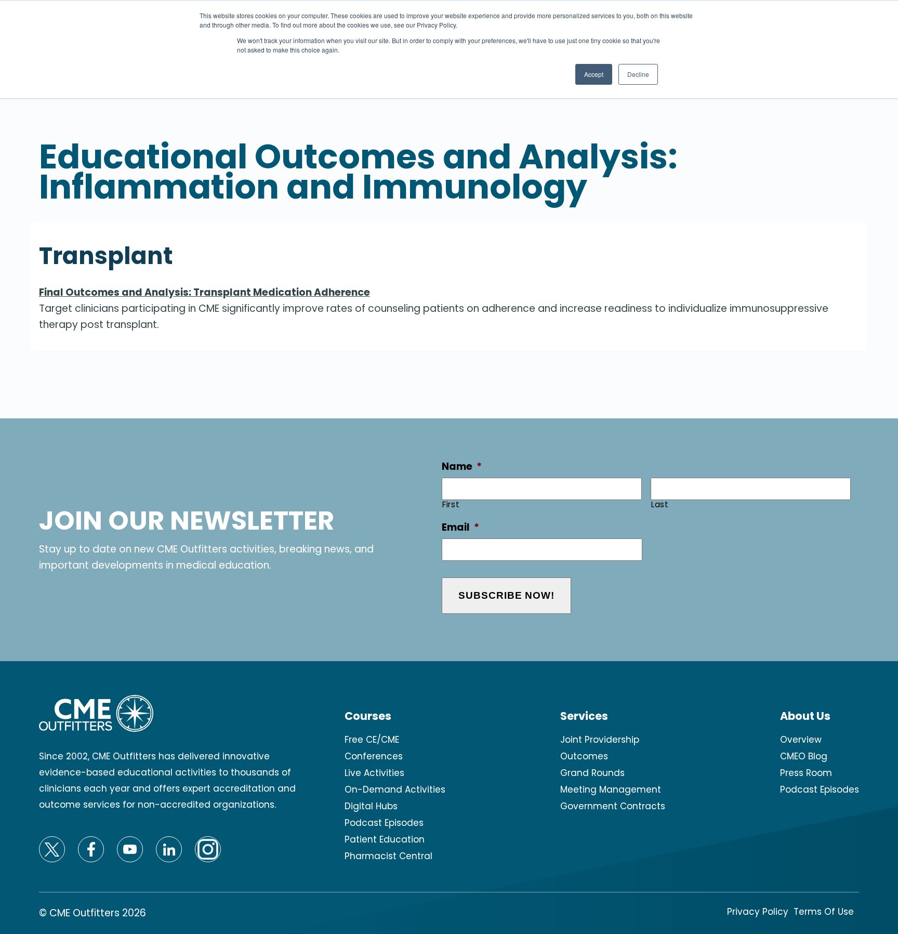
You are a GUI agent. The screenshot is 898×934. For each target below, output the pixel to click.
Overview (801, 739)
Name (462, 467)
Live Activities (374, 773)
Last (660, 504)
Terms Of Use (824, 911)
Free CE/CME (372, 739)
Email (460, 527)
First (450, 504)
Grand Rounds (592, 773)
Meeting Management (610, 789)
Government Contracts (612, 806)
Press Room (806, 773)
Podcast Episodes (384, 823)
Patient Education (385, 839)
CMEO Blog (803, 756)
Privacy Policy (757, 911)
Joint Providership (599, 739)
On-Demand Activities (395, 789)
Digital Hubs (371, 806)
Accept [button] (593, 74)
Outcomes (584, 756)
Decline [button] (638, 74)
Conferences (374, 756)
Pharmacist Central (388, 856)
